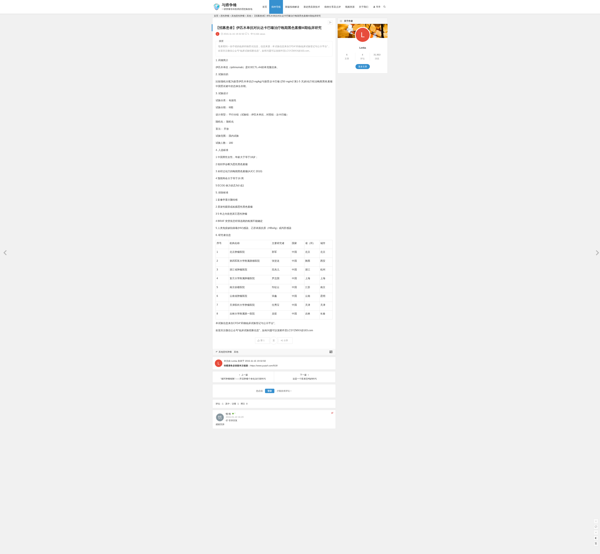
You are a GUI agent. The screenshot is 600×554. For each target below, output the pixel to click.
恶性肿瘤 (224, 16)
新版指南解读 (292, 6)
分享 (286, 340)
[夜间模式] (595, 538)
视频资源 (350, 6)
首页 (264, 6)
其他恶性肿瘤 (238, 16)
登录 (378, 6)
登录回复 (233, 420)
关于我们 (363, 6)
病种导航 (276, 6)
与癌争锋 (229, 5)
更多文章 (362, 66)
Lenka (234, 361)
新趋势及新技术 (312, 6)
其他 (249, 16)
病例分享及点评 (332, 6)
